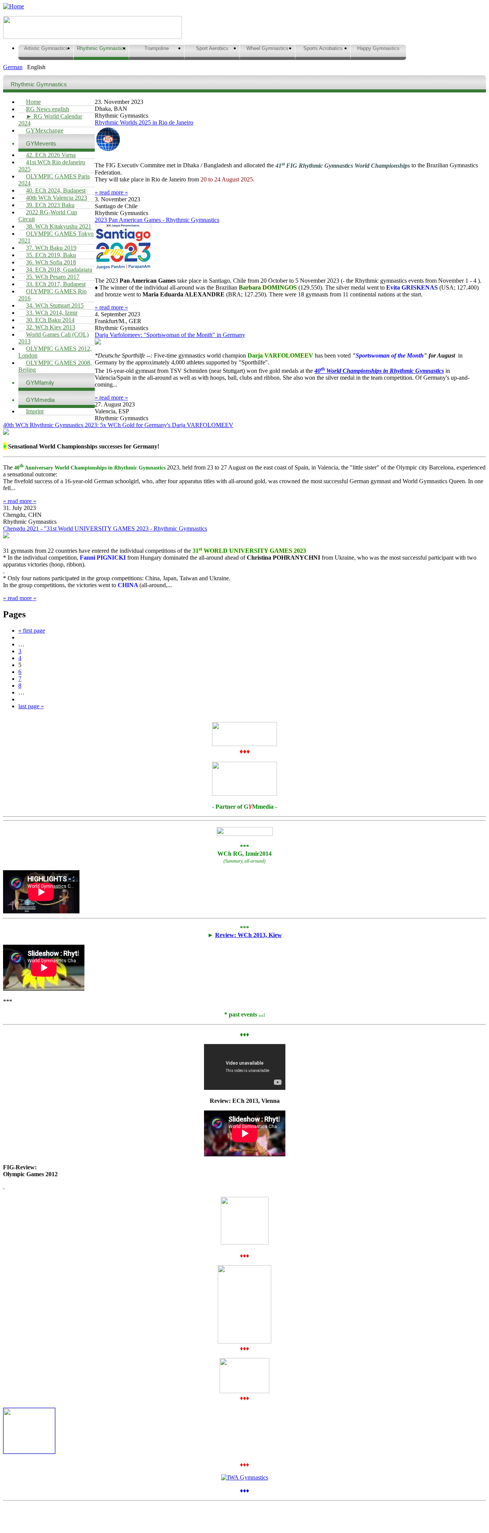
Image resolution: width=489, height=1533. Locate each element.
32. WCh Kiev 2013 (50, 327)
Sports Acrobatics (323, 48)
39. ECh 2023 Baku (50, 205)
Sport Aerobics (212, 48)
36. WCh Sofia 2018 (51, 262)
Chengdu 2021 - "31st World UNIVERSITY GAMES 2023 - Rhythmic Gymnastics (105, 528)
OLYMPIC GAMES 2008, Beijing (55, 366)
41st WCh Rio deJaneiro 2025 (51, 165)
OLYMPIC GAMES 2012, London (55, 352)
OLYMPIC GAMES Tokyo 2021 (56, 237)
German (13, 67)
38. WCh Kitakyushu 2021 (58, 226)
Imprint (35, 411)
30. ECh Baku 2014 (50, 320)
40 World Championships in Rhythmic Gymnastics (379, 370)
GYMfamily (40, 382)
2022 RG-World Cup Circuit (47, 215)
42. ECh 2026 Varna (51, 155)
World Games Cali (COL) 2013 (53, 338)
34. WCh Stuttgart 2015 (55, 305)
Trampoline (156, 48)
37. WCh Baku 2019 (51, 247)
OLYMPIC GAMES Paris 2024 (54, 179)
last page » (31, 706)
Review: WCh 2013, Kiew (248, 935)
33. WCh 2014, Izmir (52, 312)
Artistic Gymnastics (46, 48)
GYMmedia (40, 400)
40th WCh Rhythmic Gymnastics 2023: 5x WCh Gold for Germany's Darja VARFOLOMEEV (118, 425)
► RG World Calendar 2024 (50, 119)
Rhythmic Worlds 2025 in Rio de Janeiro (144, 122)
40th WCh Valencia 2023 (56, 197)
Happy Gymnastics (378, 48)
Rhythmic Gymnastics (101, 48)
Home (33, 102)
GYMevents (41, 143)
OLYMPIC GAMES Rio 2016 (52, 294)
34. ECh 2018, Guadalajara (59, 269)
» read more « (111, 192)
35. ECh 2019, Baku (51, 255)
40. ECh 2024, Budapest (56, 190)
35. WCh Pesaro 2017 (52, 277)
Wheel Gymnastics (267, 48)
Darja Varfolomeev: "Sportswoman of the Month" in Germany (170, 335)
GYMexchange (44, 130)
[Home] (13, 6)
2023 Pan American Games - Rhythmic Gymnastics (157, 220)
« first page (31, 630)
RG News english (47, 109)
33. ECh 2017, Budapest (56, 284)
